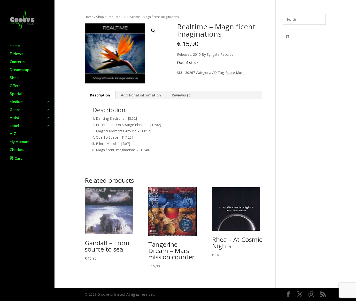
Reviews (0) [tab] (182, 95)
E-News (16, 54)
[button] (153, 30)
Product (112, 17)
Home (15, 46)
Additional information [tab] (141, 95)
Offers (15, 86)
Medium (16, 102)
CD (123, 17)
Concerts (17, 62)
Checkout (18, 150)
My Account (20, 142)
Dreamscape (20, 70)
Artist (14, 118)
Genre (15, 110)
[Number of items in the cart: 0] (287, 36)
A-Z (13, 134)
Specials (17, 94)
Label (14, 126)
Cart (18, 158)
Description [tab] (100, 95)
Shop (14, 78)
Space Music (235, 72)
